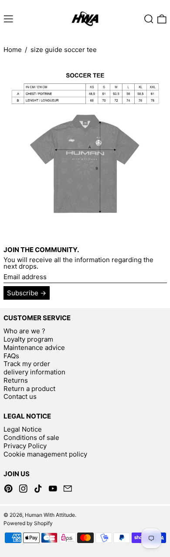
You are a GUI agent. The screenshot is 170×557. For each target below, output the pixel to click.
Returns (15, 380)
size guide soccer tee (64, 49)
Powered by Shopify (28, 523)
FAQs (11, 356)
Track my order (26, 364)
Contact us (20, 396)
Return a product (29, 388)
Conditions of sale (31, 437)
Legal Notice (22, 429)
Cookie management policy (45, 454)
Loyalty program (28, 339)
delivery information (34, 372)
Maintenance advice (34, 347)
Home (12, 49)
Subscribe (22, 293)
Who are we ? (24, 331)
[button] (149, 19)
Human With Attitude (50, 515)
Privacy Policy (25, 446)
